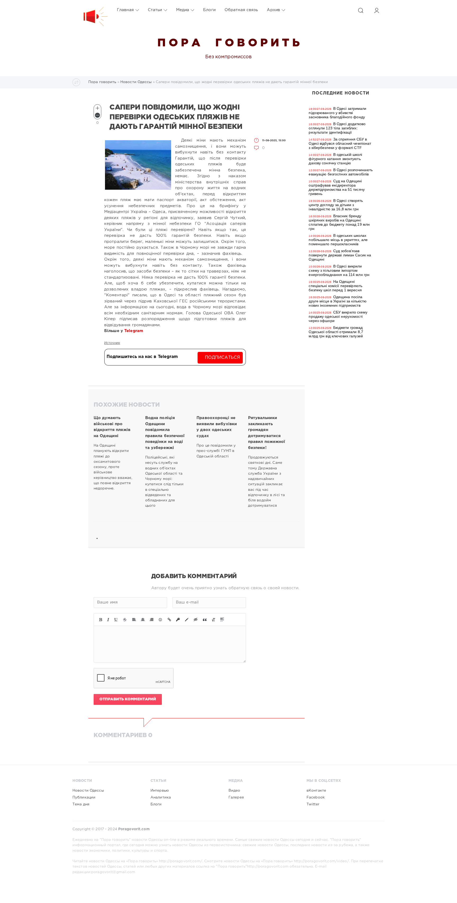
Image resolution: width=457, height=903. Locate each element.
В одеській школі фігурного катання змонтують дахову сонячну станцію (335, 158)
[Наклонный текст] (108, 619)
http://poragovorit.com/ (180, 861)
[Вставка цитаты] (204, 619)
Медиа (182, 10)
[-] (97, 115)
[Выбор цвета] (186, 619)
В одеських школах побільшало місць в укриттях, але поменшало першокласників (338, 239)
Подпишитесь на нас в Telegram (142, 357)
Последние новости (340, 93)
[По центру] (142, 619)
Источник (112, 343)
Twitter (313, 804)
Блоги (209, 10)
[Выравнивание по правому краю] (151, 619)
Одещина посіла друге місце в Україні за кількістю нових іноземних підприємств (338, 301)
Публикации (83, 797)
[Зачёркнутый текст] (124, 619)
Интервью (159, 790)
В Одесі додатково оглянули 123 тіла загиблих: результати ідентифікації (337, 128)
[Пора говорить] (90, 10)
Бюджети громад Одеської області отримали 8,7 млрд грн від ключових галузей (336, 331)
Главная (125, 10)
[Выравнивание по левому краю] (134, 619)
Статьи (155, 10)
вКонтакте (316, 790)
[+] (97, 108)
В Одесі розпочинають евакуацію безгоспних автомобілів (341, 172)
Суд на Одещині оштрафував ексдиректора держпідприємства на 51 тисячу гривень (336, 187)
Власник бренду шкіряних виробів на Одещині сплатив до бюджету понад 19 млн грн (339, 222)
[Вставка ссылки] (169, 619)
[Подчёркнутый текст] (116, 619)
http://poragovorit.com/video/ (321, 861)
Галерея (236, 797)
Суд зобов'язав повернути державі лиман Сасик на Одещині (340, 255)
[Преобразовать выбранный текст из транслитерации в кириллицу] (213, 619)
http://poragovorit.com (268, 866)
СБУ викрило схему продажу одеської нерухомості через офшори (338, 316)
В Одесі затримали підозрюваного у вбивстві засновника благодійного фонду (337, 112)
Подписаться (222, 358)
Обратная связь (241, 10)
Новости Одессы (88, 790)
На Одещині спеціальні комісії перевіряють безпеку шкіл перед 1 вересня (335, 285)
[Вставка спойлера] (222, 619)
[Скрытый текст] (195, 619)
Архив (273, 10)
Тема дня (80, 804)
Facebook (316, 797)
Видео (234, 790)
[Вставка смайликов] (160, 619)
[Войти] (377, 10)
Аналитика (160, 797)
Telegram (134, 331)
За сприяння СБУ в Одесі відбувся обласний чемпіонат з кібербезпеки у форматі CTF (340, 143)
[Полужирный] (101, 619)
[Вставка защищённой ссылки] (177, 619)
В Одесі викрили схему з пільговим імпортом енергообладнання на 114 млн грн (339, 270)
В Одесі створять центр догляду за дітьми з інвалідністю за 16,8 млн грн (336, 204)
